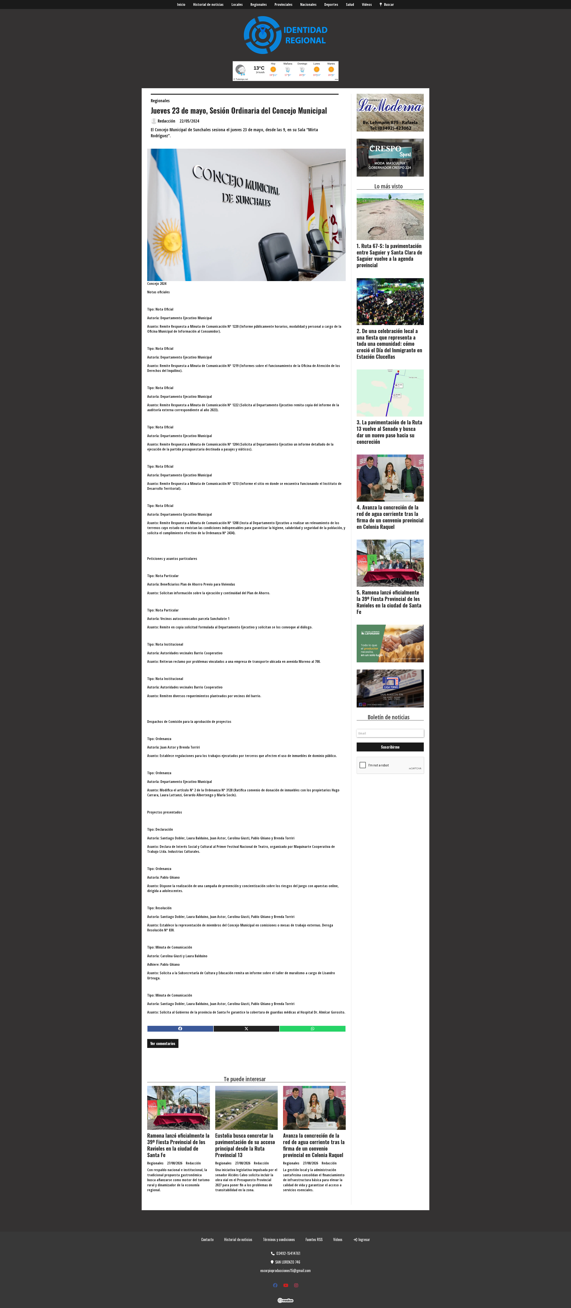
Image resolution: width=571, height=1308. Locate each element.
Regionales (258, 4)
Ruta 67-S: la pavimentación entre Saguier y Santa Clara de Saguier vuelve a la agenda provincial (389, 255)
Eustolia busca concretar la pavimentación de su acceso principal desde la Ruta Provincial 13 (245, 1145)
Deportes (331, 4)
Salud (350, 4)
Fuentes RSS (314, 1239)
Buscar (389, 4)
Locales (237, 4)
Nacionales (308, 4)
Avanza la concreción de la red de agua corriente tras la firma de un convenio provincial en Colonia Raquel (314, 1145)
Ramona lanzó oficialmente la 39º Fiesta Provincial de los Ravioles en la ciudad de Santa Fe (178, 1145)
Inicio (181, 4)
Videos (367, 4)
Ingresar (364, 1239)
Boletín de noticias (389, 717)
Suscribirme (390, 747)
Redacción (166, 121)
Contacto (207, 1239)
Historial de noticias (208, 4)
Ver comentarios (162, 1043)
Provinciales (283, 4)
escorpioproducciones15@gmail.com (285, 1270)
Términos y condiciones (279, 1239)
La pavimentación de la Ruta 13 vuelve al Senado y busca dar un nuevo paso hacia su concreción (389, 431)
